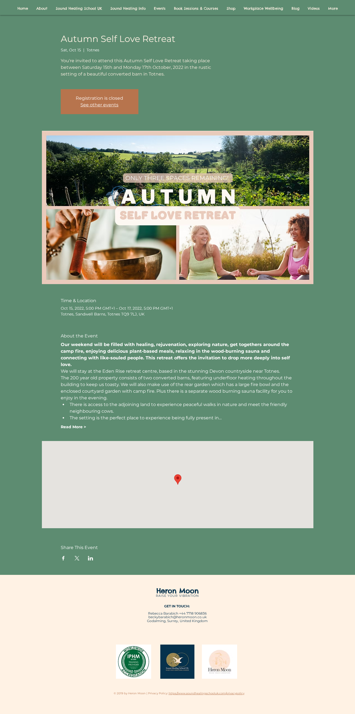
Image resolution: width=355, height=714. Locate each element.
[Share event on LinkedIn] (90, 558)
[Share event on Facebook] (63, 558)
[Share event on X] (77, 558)
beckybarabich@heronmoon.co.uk (177, 617)
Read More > (73, 427)
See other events (99, 104)
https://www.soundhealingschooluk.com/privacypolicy (206, 693)
